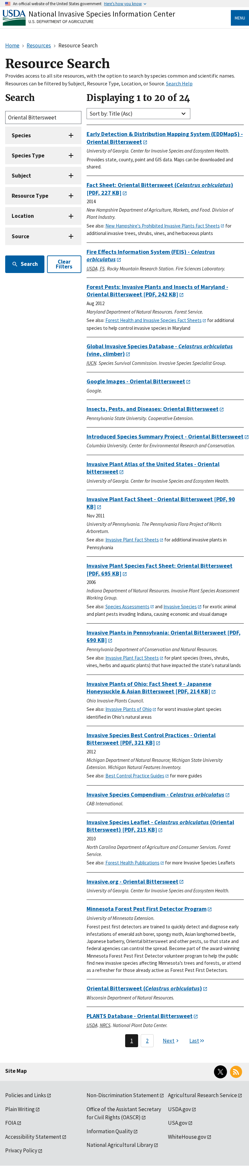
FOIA (10, 1122)
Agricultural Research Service (202, 1095)
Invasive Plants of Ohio (128, 709)
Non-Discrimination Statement (123, 1095)
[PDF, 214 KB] (149, 687)
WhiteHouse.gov (187, 1136)
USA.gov (177, 1122)
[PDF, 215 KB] (160, 826)
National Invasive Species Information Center (102, 14)
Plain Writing (20, 1109)
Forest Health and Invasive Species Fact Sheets (153, 320)
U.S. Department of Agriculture (61, 21)
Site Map (16, 1070)
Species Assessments (127, 606)
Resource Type (30, 195)
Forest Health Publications (132, 863)
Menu (240, 18)
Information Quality (110, 1131)
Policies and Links (25, 1095)
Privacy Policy (21, 1150)
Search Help (179, 83)
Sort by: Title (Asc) (111, 113)
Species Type (28, 155)
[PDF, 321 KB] (151, 739)
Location (23, 215)
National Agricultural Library (120, 1144)
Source (20, 236)
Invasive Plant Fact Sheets (132, 540)
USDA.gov (179, 1109)
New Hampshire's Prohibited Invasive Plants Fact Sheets (162, 226)
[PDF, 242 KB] (157, 290)
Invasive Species (180, 606)
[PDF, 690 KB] (164, 636)
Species (21, 135)
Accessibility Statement (33, 1136)
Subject (21, 175)
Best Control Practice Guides (134, 776)
